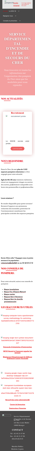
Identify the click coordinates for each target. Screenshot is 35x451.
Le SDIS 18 (12, 11)
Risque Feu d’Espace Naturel (15, 292)
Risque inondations (11, 289)
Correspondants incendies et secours (26, 4)
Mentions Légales (17, 449)
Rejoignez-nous (8, 16)
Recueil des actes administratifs (17, 400)
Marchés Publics (17, 446)
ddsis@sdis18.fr (17, 439)
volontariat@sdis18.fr (9, 263)
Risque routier (9, 294)
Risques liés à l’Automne (13, 297)
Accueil (5, 11)
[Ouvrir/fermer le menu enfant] (19, 11)
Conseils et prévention (10, 21)
